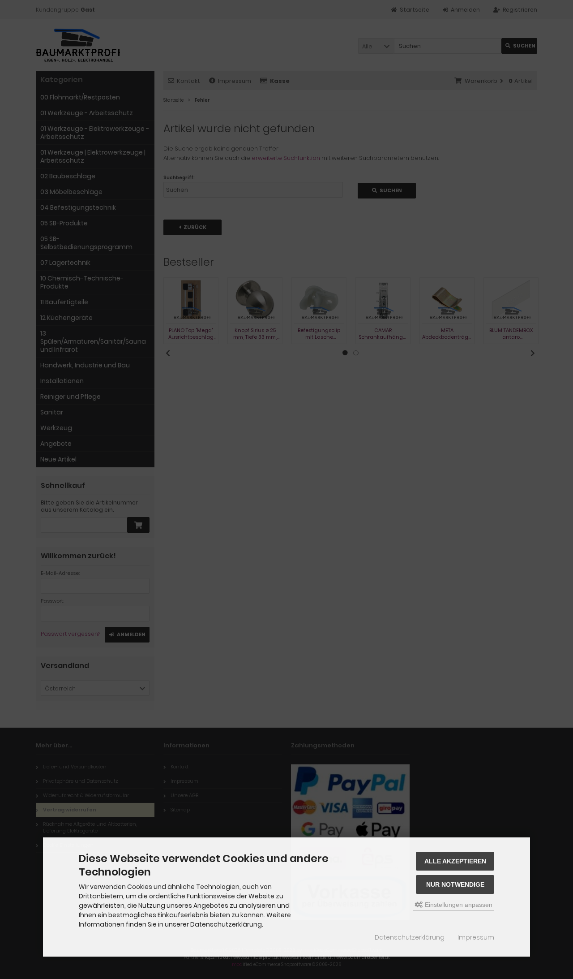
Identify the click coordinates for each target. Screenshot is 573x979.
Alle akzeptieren (455, 861)
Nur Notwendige (455, 884)
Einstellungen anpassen (457, 904)
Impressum (476, 937)
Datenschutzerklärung (410, 937)
